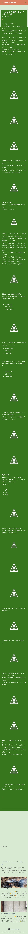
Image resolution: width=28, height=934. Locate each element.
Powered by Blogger (15, 929)
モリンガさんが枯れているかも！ (8, 913)
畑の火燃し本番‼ (5, 889)
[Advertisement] (14, 827)
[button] (2, 19)
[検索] (26, 2)
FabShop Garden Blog (10, 2)
